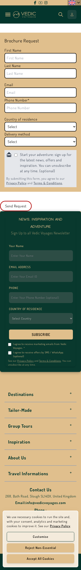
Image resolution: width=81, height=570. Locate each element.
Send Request (16, 206)
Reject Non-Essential (40, 548)
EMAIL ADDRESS (20, 267)
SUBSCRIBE (41, 334)
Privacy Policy (16, 183)
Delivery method (17, 134)
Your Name (16, 246)
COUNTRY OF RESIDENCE (25, 309)
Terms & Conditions (48, 183)
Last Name (12, 65)
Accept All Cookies (40, 558)
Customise (40, 536)
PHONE (13, 288)
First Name (12, 50)
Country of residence (20, 119)
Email (8, 84)
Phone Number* (16, 100)
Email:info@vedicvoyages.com (40, 502)
